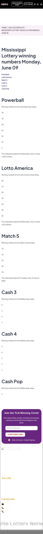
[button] (41, 4)
